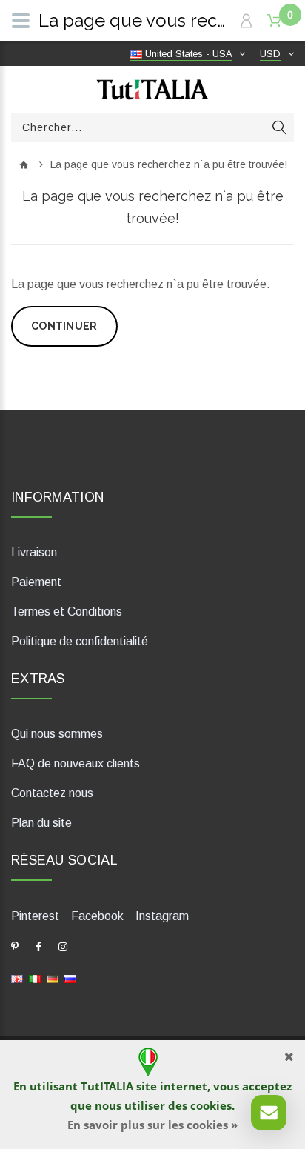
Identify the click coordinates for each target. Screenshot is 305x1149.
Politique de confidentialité (79, 641)
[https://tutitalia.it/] (35, 977)
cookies (211, 1105)
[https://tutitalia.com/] (17, 977)
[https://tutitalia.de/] (52, 977)
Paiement (36, 582)
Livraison (34, 552)
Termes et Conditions (66, 611)
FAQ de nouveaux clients (75, 763)
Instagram (162, 916)
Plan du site (41, 822)
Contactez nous (52, 793)
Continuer (64, 326)
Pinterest (35, 916)
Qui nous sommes (57, 733)
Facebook (97, 916)
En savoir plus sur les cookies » (152, 1124)
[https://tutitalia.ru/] (70, 977)
